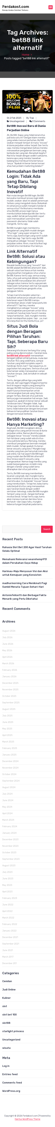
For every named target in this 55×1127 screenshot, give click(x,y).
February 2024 (9, 826)
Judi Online (9, 989)
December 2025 (10, 683)
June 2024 (7, 800)
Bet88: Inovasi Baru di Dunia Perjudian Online (26, 128)
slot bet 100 (9, 1014)
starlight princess (13, 1031)
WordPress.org (11, 1091)
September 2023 (11, 859)
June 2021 (7, 950)
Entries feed (10, 1074)
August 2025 (8, 709)
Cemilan (7, 981)
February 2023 (9, 898)
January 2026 (9, 676)
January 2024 (9, 833)
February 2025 (9, 748)
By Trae (30, 118)
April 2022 (7, 911)
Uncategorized (17, 121)
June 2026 (7, 644)
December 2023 (10, 839)
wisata (6, 1048)
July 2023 (7, 872)
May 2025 (7, 728)
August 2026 (8, 631)
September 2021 (10, 944)
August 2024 (8, 787)
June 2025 (7, 722)
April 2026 (7, 657)
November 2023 (10, 846)
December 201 (9, 963)
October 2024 (9, 774)
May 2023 (7, 885)
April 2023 (7, 891)
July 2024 (7, 794)
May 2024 (7, 807)
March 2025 (8, 741)
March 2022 (8, 917)
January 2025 (9, 755)
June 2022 (7, 904)
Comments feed (12, 1082)
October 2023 (9, 852)
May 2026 (7, 650)
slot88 (6, 1023)
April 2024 (7, 813)
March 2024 (8, 820)
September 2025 (11, 702)
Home (25, 54)
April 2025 (7, 735)
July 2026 (7, 637)
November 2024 (10, 768)
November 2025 (10, 689)
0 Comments (38, 121)
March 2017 (8, 957)
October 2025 (9, 696)
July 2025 (7, 715)
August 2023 (8, 865)
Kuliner (6, 997)
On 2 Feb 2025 (14, 118)
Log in (5, 1066)
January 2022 (9, 930)
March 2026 (8, 663)
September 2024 (11, 781)
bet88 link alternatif (18, 355)
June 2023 (7, 878)
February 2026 (9, 670)
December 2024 (10, 761)
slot (4, 1006)
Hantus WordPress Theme (27, 1119)
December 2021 (10, 937)
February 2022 (9, 924)
